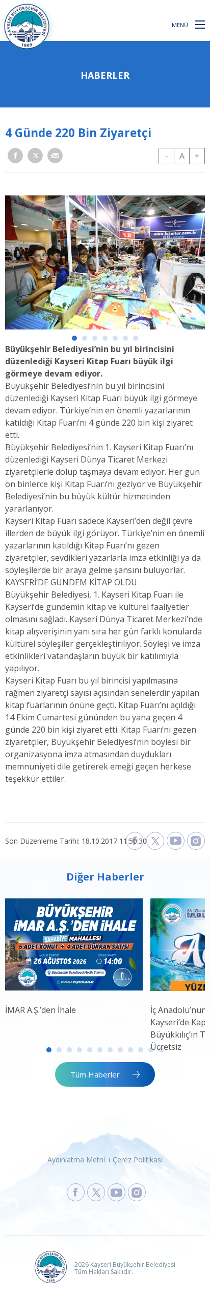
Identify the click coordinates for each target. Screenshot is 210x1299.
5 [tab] (115, 338)
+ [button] (197, 156)
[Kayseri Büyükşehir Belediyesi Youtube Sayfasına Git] (116, 1192)
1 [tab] (74, 338)
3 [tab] (94, 338)
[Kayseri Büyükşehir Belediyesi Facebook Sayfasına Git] (76, 1192)
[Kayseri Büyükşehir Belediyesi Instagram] (196, 841)
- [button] (166, 156)
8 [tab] (120, 1049)
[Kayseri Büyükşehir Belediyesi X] (155, 841)
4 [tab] (105, 338)
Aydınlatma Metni (76, 1159)
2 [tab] (84, 338)
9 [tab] (130, 1049)
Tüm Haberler (95, 1074)
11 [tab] (150, 1049)
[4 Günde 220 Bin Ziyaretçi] (105, 326)
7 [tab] (135, 338)
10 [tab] (140, 1049)
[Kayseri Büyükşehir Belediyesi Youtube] (176, 841)
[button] (200, 24)
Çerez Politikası (138, 1159)
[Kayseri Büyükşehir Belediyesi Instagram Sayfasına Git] (137, 1192)
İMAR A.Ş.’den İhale (40, 1010)
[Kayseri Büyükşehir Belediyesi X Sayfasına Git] (96, 1192)
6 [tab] (125, 338)
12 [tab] (161, 1049)
